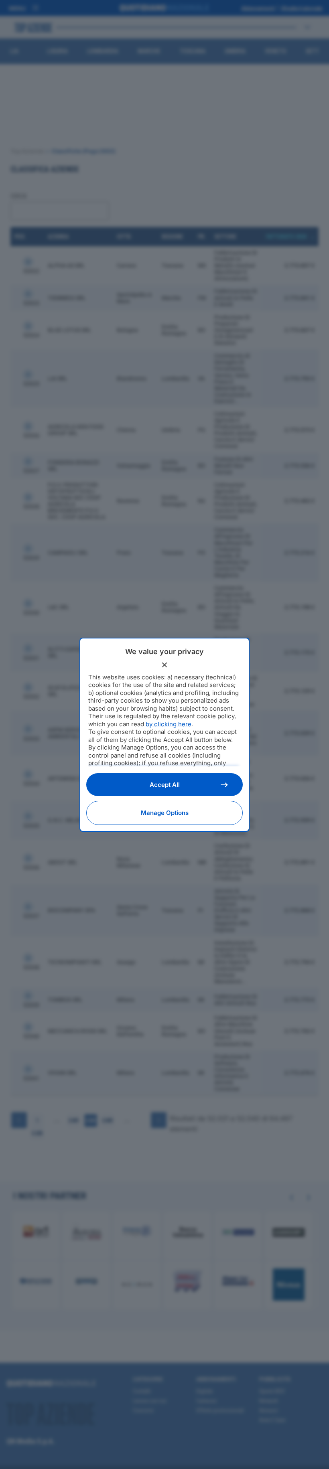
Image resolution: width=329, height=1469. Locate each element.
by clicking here (168, 724)
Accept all (165, 784)
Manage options (165, 813)
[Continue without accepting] (164, 665)
